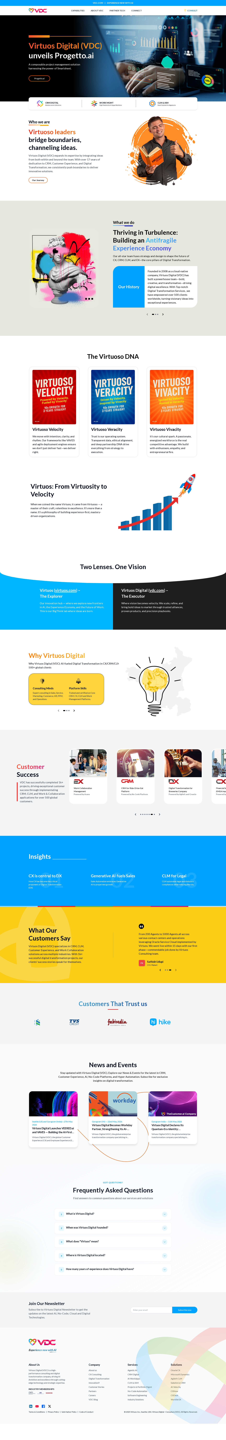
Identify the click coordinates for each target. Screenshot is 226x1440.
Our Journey (38, 180)
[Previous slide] (147, 314)
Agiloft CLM (176, 1378)
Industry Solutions (136, 1399)
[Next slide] (163, 314)
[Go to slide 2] (155, 314)
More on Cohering (42, 79)
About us (93, 1370)
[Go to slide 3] (157, 314)
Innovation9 (94, 1383)
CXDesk (174, 1395)
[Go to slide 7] (154, 814)
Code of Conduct (86, 1412)
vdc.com (156, 590)
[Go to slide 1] (153, 314)
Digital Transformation (99, 1378)
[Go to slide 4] (148, 814)
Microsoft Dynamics (180, 1374)
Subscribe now (184, 1310)
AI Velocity (176, 1387)
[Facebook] (43, 1406)
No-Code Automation (137, 1391)
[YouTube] (37, 1406)
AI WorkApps (134, 1378)
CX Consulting (95, 1374)
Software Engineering (137, 1395)
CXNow (174, 1391)
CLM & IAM (133, 1383)
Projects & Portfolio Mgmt (140, 1387)
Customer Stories (96, 1387)
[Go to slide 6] (152, 814)
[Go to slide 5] (150, 814)
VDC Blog (93, 1399)
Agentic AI (132, 1370)
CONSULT (192, 10)
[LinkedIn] (31, 1406)
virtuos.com (65, 590)
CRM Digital (133, 1374)
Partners (92, 1391)
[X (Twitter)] (49, 1406)
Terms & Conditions (37, 1412)
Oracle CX (175, 1370)
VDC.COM (98, 3)
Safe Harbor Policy (69, 1412)
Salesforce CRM (178, 1383)
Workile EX (176, 1399)
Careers (92, 1395)
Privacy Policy (53, 1412)
